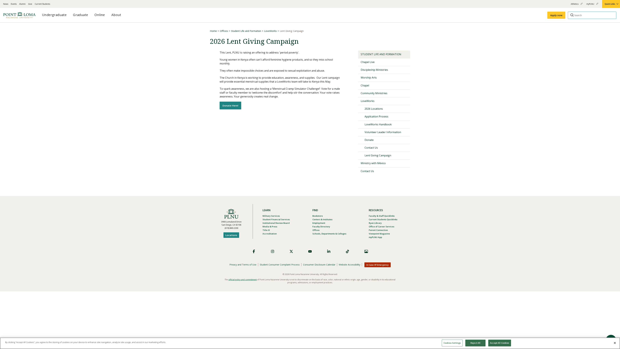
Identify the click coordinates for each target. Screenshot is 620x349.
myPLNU (590, 5)
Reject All (475, 342)
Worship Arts (369, 77)
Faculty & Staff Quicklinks (382, 215)
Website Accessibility (349, 264)
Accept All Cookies (499, 342)
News (5, 4)
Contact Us (371, 147)
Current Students (42, 4)
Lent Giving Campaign (378, 155)
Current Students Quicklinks (383, 219)
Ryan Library (375, 223)
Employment (318, 223)
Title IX (266, 230)
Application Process (376, 116)
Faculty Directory (321, 226)
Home (213, 30)
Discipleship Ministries (374, 70)
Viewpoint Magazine (379, 233)
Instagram (272, 251)
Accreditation (270, 233)
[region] (310, 343)
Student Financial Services (276, 219)
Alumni (22, 4)
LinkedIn (328, 251)
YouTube (310, 251)
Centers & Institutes (322, 219)
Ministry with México (373, 163)
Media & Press (270, 226)
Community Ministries (374, 93)
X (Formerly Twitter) (291, 251)
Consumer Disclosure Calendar (319, 264)
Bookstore (317, 215)
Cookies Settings (452, 342)
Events (14, 4)
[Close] (614, 342)
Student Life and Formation (246, 30)
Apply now (556, 15)
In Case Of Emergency (377, 264)
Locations (231, 235)
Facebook (253, 251)
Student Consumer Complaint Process (280, 264)
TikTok (347, 251)
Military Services (271, 215)
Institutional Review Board (276, 223)
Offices (224, 30)
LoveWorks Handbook (378, 124)
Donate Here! (230, 105)
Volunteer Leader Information (383, 132)
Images (366, 251)
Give (30, 4)
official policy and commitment (242, 279)
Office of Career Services (381, 226)
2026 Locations (374, 109)
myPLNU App (375, 237)
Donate (369, 140)
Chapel (365, 85)
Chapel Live (368, 62)
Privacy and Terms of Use (242, 264)
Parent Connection (378, 230)
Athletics (575, 5)
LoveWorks (270, 30)
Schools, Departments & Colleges (329, 233)
